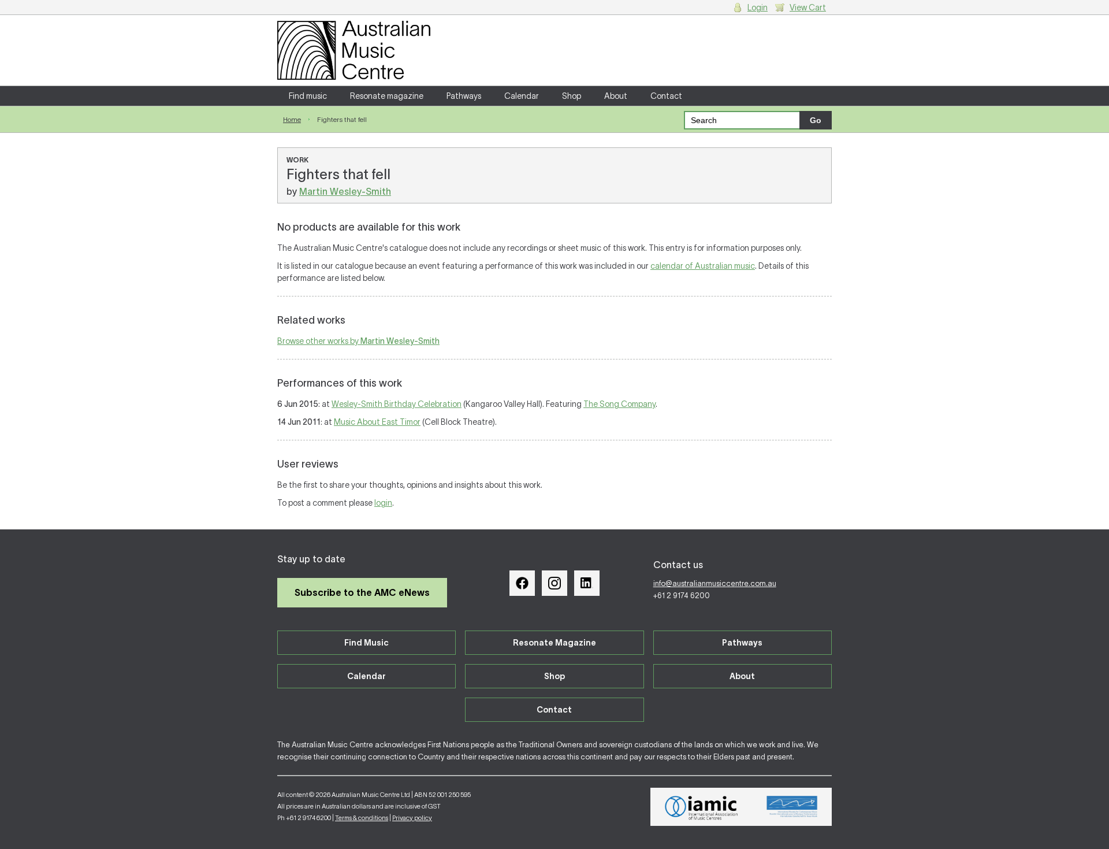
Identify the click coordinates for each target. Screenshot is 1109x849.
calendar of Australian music (702, 265)
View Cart (808, 7)
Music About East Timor (377, 422)
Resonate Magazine (554, 642)
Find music (308, 96)
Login (757, 7)
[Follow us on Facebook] (522, 583)
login (383, 502)
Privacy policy (412, 817)
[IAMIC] (701, 806)
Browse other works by (358, 341)
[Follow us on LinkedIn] (587, 583)
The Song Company (619, 404)
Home (292, 119)
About (615, 96)
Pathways (463, 96)
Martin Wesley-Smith (345, 191)
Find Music (366, 642)
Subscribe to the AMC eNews (362, 592)
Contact (666, 96)
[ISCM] (792, 806)
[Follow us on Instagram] (554, 583)
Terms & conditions (361, 817)
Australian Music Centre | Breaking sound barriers (353, 50)
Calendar (521, 96)
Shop (571, 96)
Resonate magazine (386, 96)
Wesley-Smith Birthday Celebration (397, 404)
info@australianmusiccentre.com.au (714, 583)
